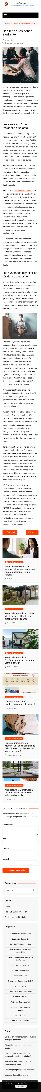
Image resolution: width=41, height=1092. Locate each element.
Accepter (21, 1086)
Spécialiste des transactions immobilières (20, 950)
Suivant (31, 532)
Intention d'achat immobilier (20, 944)
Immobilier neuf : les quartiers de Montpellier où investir (18, 1062)
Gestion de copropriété (20, 939)
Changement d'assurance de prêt (20, 981)
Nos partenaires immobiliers (16, 912)
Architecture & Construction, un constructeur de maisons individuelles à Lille (19, 793)
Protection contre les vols (20, 1002)
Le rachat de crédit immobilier (17, 1075)
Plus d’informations (27, 1084)
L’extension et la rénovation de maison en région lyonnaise (20, 1038)
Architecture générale (20, 965)
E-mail (6, 849)
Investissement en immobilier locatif (20, 1008)
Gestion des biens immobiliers (20, 991)
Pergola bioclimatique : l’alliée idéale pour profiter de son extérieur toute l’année (20, 616)
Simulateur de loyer (20, 976)
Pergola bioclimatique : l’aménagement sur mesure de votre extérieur (20, 660)
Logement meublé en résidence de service (20, 958)
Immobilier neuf (20, 1015)
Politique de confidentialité (15, 917)
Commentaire (8, 825)
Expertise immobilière (20, 971)
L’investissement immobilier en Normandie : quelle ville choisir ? (18, 1054)
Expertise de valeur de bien (20, 934)
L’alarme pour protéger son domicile (19, 1070)
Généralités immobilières (14, 43)
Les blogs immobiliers (20, 1020)
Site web (6, 859)
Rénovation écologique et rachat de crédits (19, 1046)
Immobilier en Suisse (20, 997)
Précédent (11, 532)
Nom (5, 838)
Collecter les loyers (20, 986)
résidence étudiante (22, 190)
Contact (8, 907)
